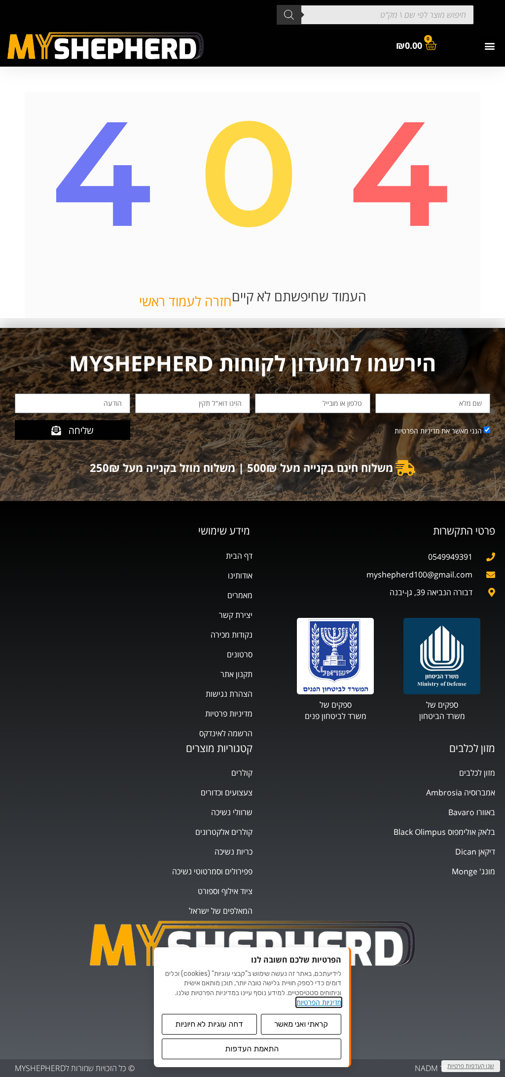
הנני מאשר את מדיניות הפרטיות (438, 430)
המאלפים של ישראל (220, 910)
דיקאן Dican (475, 851)
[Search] (289, 15)
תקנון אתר (236, 674)
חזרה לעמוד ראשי (185, 301)
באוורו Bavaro (471, 812)
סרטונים (239, 654)
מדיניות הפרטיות (318, 1002)
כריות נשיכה (233, 851)
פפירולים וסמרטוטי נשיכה (212, 871)
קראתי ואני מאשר (301, 1024)
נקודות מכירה (231, 634)
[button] (489, 45)
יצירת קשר (235, 615)
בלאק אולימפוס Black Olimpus (444, 831)
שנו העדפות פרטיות (470, 1066)
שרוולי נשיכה (231, 812)
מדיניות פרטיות (228, 713)
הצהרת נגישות (229, 693)
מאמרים (239, 595)
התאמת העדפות (252, 1048)
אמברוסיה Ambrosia (460, 792)
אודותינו (240, 575)
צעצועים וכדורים (226, 792)
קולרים (241, 772)
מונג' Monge (473, 871)
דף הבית (239, 555)
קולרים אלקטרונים (223, 831)
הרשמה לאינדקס (225, 733)
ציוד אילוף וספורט (225, 891)
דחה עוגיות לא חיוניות (209, 1024)
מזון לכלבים (477, 772)
